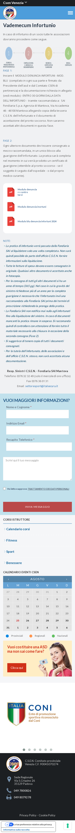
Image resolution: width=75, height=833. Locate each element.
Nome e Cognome (19, 407)
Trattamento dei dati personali (48, 488)
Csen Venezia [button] (13, 3)
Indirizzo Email (16, 423)
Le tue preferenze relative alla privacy (32, 824)
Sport (10, 551)
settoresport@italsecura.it (41, 386)
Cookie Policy (47, 815)
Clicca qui (17, 667)
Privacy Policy (28, 815)
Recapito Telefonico (20, 439)
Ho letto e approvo (38, 488)
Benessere (14, 563)
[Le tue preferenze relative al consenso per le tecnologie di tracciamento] (68, 826)
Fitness (11, 540)
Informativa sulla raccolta (16, 829)
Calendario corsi (18, 529)
